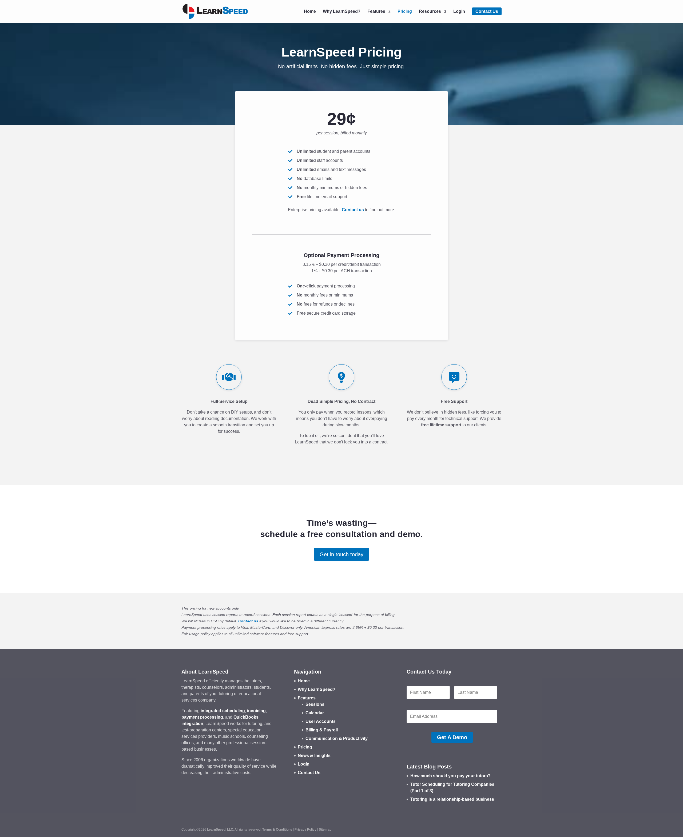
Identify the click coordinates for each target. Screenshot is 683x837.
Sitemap (325, 829)
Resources (430, 12)
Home (310, 12)
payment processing (202, 717)
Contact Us (486, 11)
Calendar (314, 713)
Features (376, 12)
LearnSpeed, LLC (220, 829)
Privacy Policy (305, 829)
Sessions (314, 704)
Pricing (405, 12)
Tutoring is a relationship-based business (452, 799)
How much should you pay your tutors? (450, 776)
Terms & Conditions (277, 829)
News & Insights (314, 755)
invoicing (256, 710)
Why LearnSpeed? (341, 12)
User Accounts (320, 721)
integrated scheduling (223, 710)
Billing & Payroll (321, 730)
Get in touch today (341, 554)
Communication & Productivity (336, 738)
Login (459, 12)
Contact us (353, 209)
